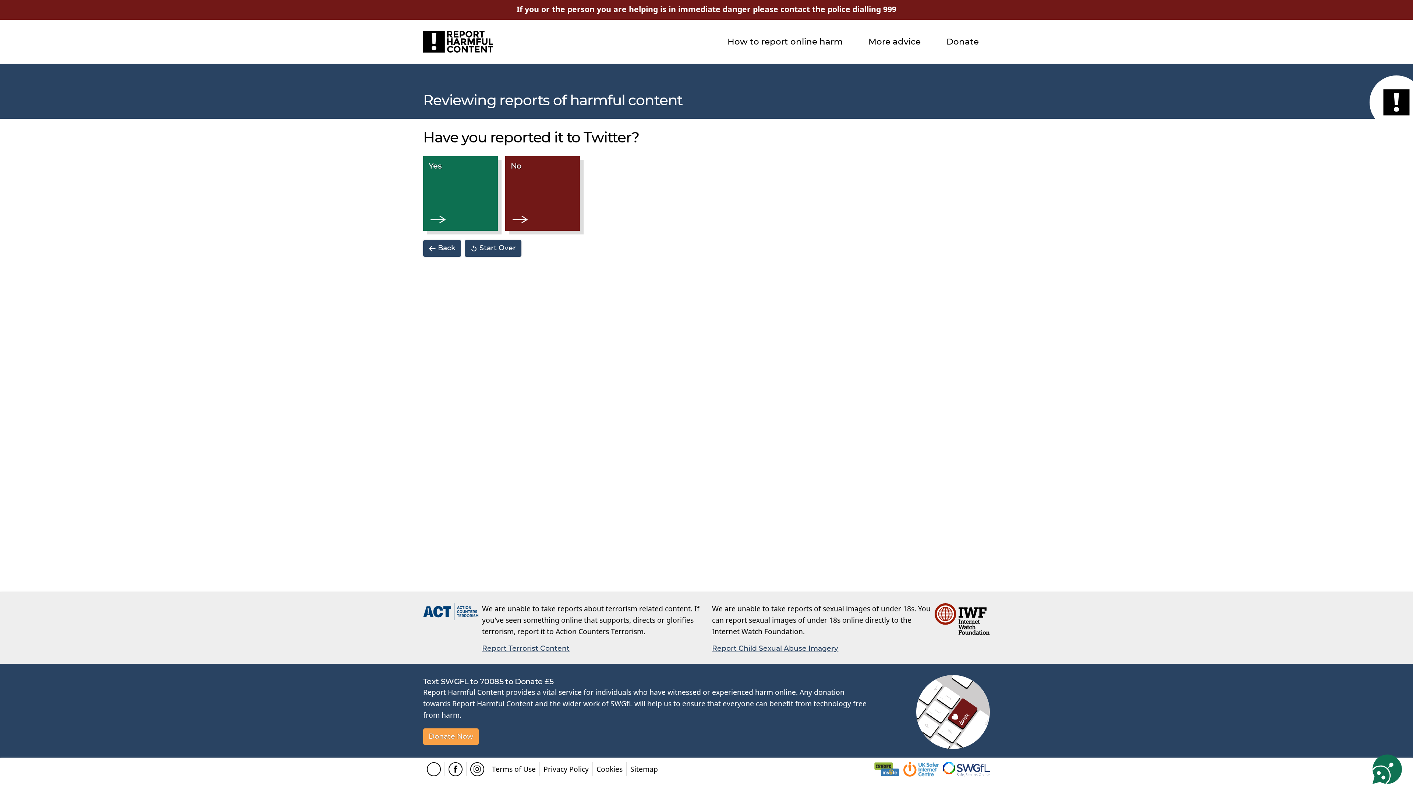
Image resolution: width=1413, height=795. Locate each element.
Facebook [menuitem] (456, 769)
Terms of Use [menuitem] (514, 769)
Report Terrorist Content (526, 648)
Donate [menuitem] (962, 42)
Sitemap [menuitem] (644, 769)
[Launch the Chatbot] (1387, 769)
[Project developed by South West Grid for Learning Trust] (966, 769)
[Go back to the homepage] (458, 42)
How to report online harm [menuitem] (785, 42)
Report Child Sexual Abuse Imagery (775, 648)
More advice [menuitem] (894, 42)
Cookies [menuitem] (609, 769)
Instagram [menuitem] (477, 769)
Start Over (497, 248)
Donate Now (451, 736)
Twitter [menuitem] (434, 769)
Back (447, 248)
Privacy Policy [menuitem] (566, 769)
